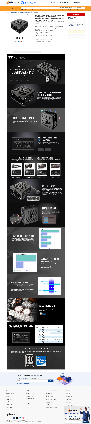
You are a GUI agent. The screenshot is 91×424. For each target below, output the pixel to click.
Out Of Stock (76, 14)
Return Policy (28, 393)
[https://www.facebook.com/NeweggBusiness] (14, 418)
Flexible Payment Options (70, 392)
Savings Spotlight (69, 395)
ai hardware (61, 7)
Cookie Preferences (40, 421)
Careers (7, 396)
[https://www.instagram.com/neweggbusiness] (23, 418)
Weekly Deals (66, 9)
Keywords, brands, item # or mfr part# (33, 7)
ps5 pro (74, 7)
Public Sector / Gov (9, 404)
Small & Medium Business (10, 405)
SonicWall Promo (77, 9)
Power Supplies (20, 12)
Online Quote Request (70, 401)
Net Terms (68, 390)
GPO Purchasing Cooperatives (51, 407)
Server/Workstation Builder (58, 9)
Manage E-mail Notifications (51, 399)
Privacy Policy (17, 421)
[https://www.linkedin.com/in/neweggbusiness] (20, 418)
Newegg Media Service (70, 404)
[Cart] (82, 2)
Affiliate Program (49, 404)
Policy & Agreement (9, 421)
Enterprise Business (9, 407)
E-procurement (68, 399)
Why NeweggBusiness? (10, 392)
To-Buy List (68, 393)
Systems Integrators (9, 408)
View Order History (49, 393)
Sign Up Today (85, 421)
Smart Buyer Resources (10, 393)
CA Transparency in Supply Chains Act (28, 421)
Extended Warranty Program (51, 405)
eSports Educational (69, 405)
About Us (7, 390)
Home (8, 12)
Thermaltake (26, 12)
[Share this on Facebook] (18, 41)
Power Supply (13, 12)
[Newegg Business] (12, 414)
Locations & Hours (9, 395)
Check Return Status (49, 398)
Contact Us (83, 9)
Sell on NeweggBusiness (30, 398)
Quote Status (48, 395)
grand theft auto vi (68, 7)
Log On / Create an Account (51, 390)
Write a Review (44, 23)
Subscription (68, 402)
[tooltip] (72, 18)
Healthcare (8, 402)
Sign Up (50, 380)
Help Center (28, 392)
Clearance (71, 9)
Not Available (76, 35)
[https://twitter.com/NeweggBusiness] (17, 418)
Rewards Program (69, 396)
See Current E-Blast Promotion (23, 383)
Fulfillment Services (29, 399)
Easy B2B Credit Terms (44, 9)
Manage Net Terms (49, 396)
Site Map (67, 398)
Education (7, 401)
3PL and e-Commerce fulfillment (31, 404)
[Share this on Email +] (23, 41)
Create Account (54, 2)
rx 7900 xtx (79, 7)
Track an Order (48, 392)
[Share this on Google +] (21, 41)
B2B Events (51, 9)
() (39, 23)
